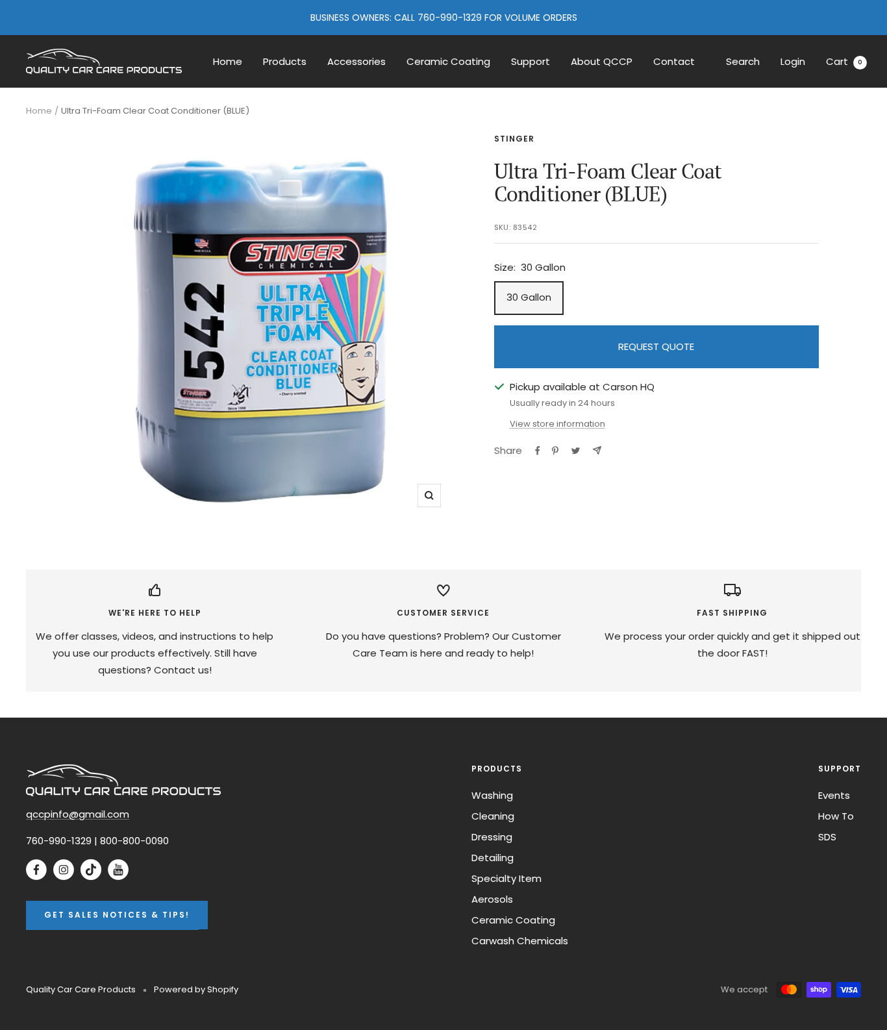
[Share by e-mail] (597, 450)
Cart (844, 61)
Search (743, 61)
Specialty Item (506, 878)
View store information (557, 424)
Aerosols (492, 899)
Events (834, 795)
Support (530, 61)
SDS (827, 837)
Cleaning (492, 816)
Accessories (356, 61)
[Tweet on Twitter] (575, 450)
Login (793, 61)
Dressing (491, 837)
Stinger (514, 138)
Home (227, 61)
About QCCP (601, 61)
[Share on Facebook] (537, 450)
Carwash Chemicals (519, 941)
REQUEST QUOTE (656, 346)
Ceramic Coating (448, 61)
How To (836, 816)
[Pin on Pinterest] (555, 450)
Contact (674, 61)
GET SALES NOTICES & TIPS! (117, 914)
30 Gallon (528, 297)
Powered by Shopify (196, 989)
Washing (492, 795)
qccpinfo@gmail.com (77, 814)
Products (284, 61)
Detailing (492, 857)
